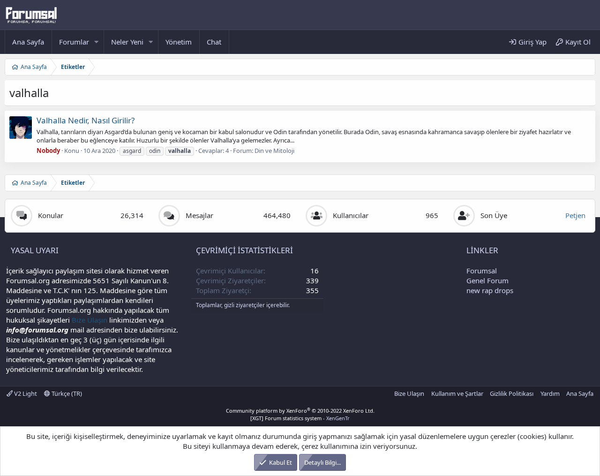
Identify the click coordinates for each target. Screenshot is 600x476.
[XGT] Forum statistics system (300, 418)
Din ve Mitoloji (274, 150)
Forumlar (74, 41)
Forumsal (481, 270)
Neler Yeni (127, 41)
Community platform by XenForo (300, 410)
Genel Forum (487, 280)
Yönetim (178, 41)
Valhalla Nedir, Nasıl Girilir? (86, 120)
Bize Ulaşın (89, 320)
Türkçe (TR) (66, 393)
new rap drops (489, 290)
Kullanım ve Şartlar (457, 393)
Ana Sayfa (28, 41)
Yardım (550, 393)
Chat (214, 41)
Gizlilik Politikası (511, 393)
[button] (96, 42)
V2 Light (25, 393)
